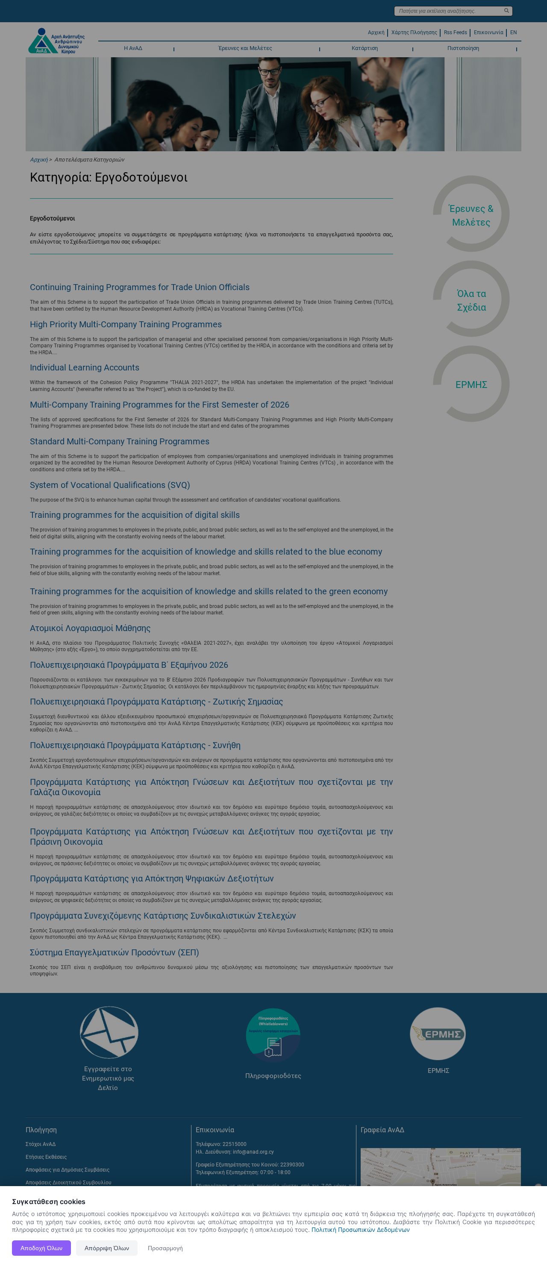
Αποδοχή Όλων (41, 1248)
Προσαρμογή (165, 1248)
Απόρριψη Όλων (107, 1248)
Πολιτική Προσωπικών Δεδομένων (361, 1229)
